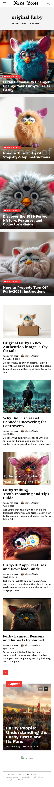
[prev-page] (40, 689)
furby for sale (12, 76)
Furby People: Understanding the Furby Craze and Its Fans (27, 734)
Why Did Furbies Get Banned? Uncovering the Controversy (25, 422)
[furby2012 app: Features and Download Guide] (27, 543)
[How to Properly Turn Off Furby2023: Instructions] (27, 264)
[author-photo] (23, 355)
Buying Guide (19, 23)
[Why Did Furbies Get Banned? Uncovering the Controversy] (27, 396)
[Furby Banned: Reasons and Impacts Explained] (27, 614)
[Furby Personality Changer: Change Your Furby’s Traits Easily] (27, 62)
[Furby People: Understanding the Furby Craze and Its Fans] (27, 717)
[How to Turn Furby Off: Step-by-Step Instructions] (27, 129)
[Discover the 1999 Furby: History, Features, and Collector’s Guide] (27, 196)
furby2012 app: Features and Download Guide (24, 567)
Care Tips (34, 23)
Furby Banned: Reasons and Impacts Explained (23, 638)
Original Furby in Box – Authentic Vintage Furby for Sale (25, 347)
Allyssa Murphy (32, 356)
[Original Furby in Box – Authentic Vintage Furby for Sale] (27, 321)
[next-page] (17, 672)
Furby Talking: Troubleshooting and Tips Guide (26, 494)
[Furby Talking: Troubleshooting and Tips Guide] (27, 468)
